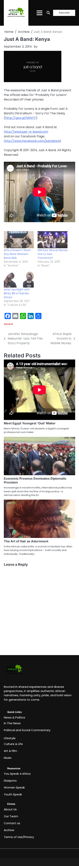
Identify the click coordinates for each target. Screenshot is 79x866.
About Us (10, 809)
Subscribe (64, 13)
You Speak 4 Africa (17, 774)
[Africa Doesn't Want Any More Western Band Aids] (19, 239)
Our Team (11, 816)
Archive (8, 324)
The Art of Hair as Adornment (26, 541)
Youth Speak (13, 794)
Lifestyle (10, 738)
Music (8, 758)
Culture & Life (13, 744)
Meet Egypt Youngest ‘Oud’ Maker (30, 423)
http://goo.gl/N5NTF (20, 118)
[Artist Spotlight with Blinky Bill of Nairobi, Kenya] (19, 279)
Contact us (12, 823)
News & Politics (14, 717)
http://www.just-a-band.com (26, 131)
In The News (12, 723)
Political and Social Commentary (27, 730)
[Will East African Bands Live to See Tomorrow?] (52, 239)
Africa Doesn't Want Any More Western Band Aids (17, 254)
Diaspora (10, 781)
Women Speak (14, 787)
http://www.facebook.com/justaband (32, 141)
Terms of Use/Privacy (19, 837)
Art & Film (10, 751)
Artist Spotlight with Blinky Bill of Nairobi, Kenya (17, 293)
